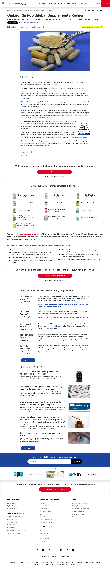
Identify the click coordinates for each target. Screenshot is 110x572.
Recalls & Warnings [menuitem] (13, 525)
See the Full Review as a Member (54, 172)
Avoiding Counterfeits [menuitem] (13, 533)
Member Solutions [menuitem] (45, 511)
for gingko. (69, 300)
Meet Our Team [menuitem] (44, 533)
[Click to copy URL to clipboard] (97, 11)
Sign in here (60, 176)
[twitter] (61, 550)
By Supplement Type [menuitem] (13, 503)
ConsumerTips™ (83, 137)
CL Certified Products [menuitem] (78, 514)
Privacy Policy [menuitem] (65, 556)
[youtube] (43, 550)
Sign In (98, 3)
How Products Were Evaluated (39, 117)
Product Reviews (17, 10)
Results (86, 115)
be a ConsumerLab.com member (24, 234)
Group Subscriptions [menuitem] (46, 520)
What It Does (25, 98)
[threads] (55, 550)
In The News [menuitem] (43, 541)
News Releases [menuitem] (44, 538)
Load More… (28, 360)
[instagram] (49, 550)
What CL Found (73, 115)
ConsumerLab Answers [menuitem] (14, 516)
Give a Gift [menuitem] (43, 517)
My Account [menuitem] (43, 509)
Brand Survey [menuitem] (11, 527)
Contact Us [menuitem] (43, 514)
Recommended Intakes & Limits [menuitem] (17, 530)
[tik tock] (37, 550)
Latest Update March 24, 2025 (92, 27)
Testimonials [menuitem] (44, 536)
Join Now (105, 3)
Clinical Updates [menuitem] (12, 522)
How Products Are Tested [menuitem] (80, 503)
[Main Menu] (3, 3)
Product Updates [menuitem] (12, 519)
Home (9, 10)
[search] (86, 3)
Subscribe (77, 461)
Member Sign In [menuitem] (44, 506)
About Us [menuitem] (42, 530)
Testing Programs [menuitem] (77, 506)
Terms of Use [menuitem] (45, 556)
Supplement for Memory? (27, 22)
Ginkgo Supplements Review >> (74, 341)
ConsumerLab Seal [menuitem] (78, 511)
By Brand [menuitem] (10, 506)
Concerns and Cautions (42, 146)
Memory (65, 298)
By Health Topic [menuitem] (12, 509)
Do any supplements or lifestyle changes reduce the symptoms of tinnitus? (66, 318)
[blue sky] (73, 550)
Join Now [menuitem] (42, 503)
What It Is (55, 85)
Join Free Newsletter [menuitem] (46, 522)
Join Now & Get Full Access (55, 489)
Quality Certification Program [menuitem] (80, 509)
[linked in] (67, 550)
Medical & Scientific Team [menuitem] (80, 517)
